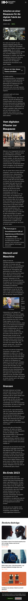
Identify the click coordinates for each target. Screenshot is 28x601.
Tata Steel (13, 448)
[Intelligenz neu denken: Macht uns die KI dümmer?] (14, 579)
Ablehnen (18, 598)
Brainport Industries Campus (10, 44)
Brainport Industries (15, 51)
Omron (5, 260)
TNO (17, 185)
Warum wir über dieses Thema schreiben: (12, 70)
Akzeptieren (10, 598)
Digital (13, 23)
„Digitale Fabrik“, (7, 50)
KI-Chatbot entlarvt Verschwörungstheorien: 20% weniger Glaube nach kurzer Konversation (14, 543)
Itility (22, 314)
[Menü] (25, 2)
